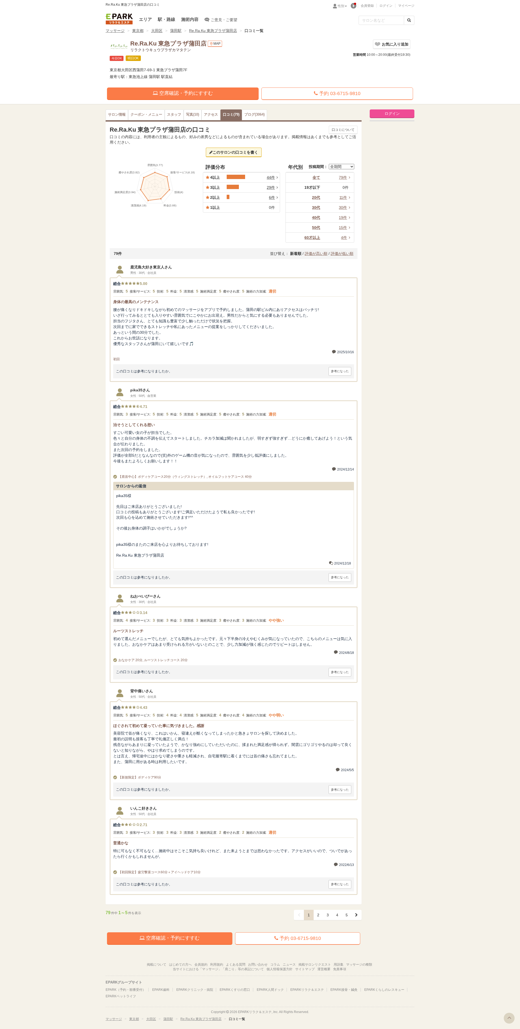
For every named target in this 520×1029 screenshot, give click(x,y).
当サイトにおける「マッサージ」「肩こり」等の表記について (218, 969)
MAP (216, 44)
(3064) (254, 114)
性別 (341, 6)
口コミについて (343, 130)
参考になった (340, 371)
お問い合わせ (258, 964)
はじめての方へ (180, 964)
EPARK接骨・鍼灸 (344, 990)
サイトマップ (305, 969)
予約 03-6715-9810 (339, 93)
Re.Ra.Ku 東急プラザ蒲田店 (213, 30)
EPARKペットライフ (121, 996)
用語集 (338, 964)
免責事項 (339, 969)
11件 (343, 197)
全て (316, 177)
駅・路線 (166, 19)
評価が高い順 (316, 253)
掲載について (156, 964)
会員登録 (367, 6)
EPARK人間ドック (270, 990)
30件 (343, 207)
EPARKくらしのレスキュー (384, 990)
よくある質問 (235, 964)
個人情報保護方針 (279, 969)
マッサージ (115, 30)
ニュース (289, 964)
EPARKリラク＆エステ (119, 19)
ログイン (385, 6)
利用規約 (216, 964)
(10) (192, 114)
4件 (344, 237)
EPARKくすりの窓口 (235, 990)
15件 (343, 227)
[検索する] (409, 20)
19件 (343, 217)
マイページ (406, 6)
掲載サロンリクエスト (314, 964)
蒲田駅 (175, 30)
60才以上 (312, 237)
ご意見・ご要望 (224, 20)
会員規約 (200, 964)
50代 (316, 227)
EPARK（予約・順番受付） (126, 990)
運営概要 (323, 969)
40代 (316, 217)
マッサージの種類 (359, 964)
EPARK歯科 (161, 990)
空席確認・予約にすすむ (185, 93)
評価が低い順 (342, 253)
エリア (145, 19)
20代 (316, 197)
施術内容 (190, 19)
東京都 (138, 30)
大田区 (156, 30)
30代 (316, 207)
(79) (231, 114)
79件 (343, 177)
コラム (275, 964)
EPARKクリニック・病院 (194, 990)
